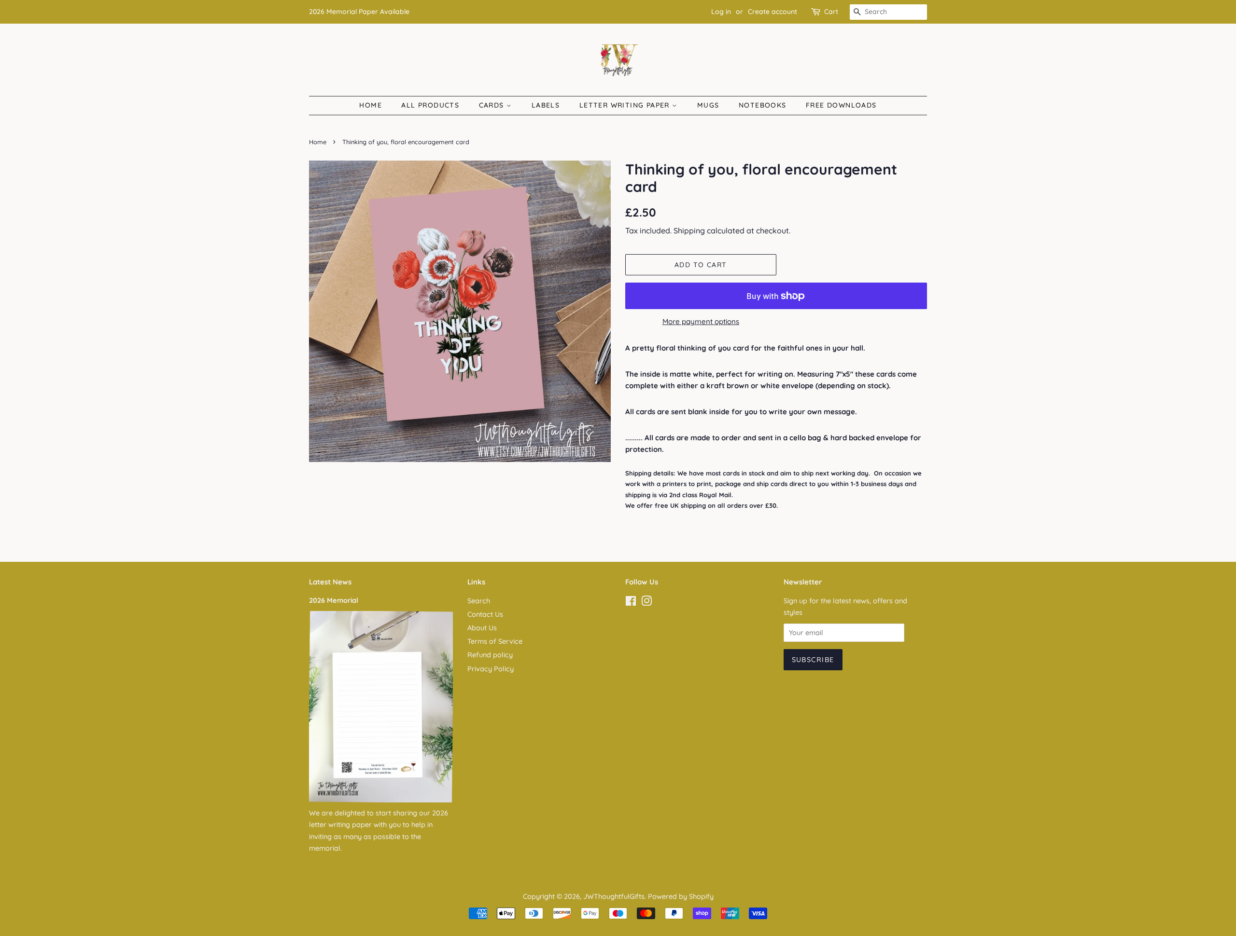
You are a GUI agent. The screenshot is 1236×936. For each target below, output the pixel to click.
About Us (482, 628)
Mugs (708, 105)
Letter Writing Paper (625, 105)
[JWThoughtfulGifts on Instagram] (646, 602)
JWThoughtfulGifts (614, 896)
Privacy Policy (490, 669)
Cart (831, 11)
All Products (430, 105)
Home (370, 105)
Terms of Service (494, 641)
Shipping (689, 230)
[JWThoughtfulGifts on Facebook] (630, 602)
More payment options (700, 321)
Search (478, 601)
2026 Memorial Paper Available (359, 11)
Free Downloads (841, 105)
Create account (772, 11)
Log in (721, 11)
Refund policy (490, 655)
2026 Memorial (333, 600)
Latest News (330, 581)
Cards (492, 105)
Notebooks (763, 105)
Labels (546, 105)
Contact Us (485, 614)
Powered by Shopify (681, 896)
